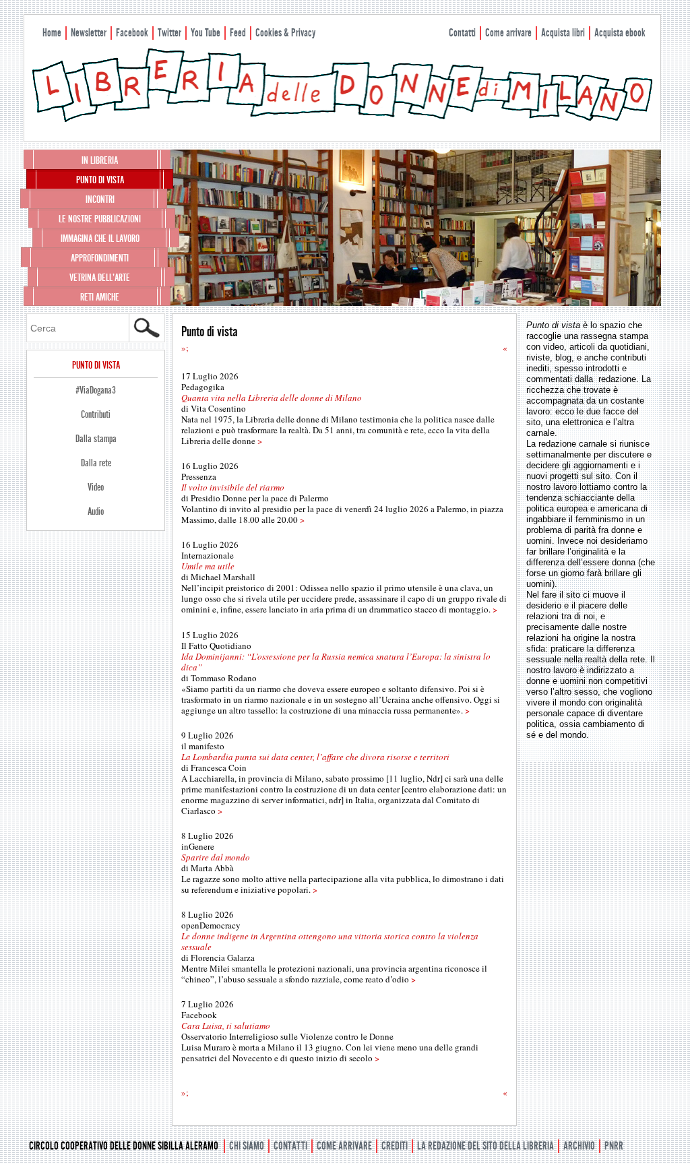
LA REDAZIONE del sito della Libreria (485, 1146)
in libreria (100, 160)
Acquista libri (563, 32)
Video (96, 487)
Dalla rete (96, 463)
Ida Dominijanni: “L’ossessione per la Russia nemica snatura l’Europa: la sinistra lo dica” (336, 661)
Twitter (169, 32)
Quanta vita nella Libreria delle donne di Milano (271, 397)
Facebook (132, 32)
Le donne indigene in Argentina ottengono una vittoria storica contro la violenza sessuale (329, 941)
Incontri (100, 199)
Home (51, 32)
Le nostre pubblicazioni (100, 219)
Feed (238, 32)
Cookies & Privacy (285, 32)
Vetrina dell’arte (99, 277)
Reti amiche (99, 297)
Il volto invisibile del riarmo (232, 487)
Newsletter (88, 32)
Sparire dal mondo (215, 857)
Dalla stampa (96, 438)
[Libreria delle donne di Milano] (342, 119)
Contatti (462, 32)
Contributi (96, 414)
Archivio (579, 1146)
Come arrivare (508, 32)
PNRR (613, 1146)
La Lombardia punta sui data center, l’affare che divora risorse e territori (315, 757)
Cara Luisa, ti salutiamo (225, 1025)
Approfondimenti (100, 258)
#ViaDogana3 (95, 390)
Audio (96, 511)
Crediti (394, 1146)
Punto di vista (100, 180)
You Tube (205, 32)
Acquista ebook (620, 32)
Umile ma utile (207, 566)
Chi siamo (246, 1146)
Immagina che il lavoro (100, 238)
